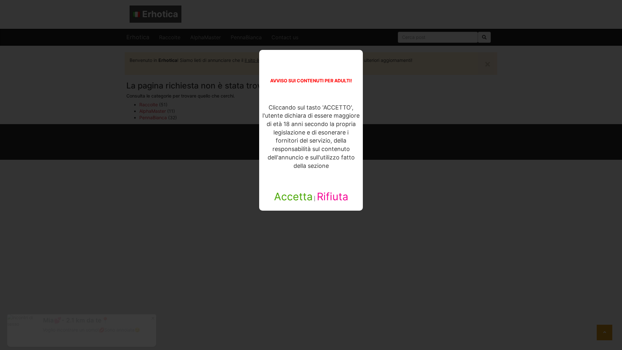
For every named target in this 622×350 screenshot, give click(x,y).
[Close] (153, 317)
